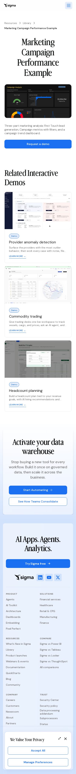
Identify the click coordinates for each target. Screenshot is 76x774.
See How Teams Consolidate (38, 501)
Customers (12, 705)
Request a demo (38, 144)
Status (44, 724)
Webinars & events (17, 661)
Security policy (49, 705)
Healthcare (46, 605)
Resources (10, 23)
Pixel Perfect (13, 628)
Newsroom (12, 711)
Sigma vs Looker (49, 655)
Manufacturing (48, 617)
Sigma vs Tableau (50, 649)
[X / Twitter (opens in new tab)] (58, 577)
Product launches (16, 655)
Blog (8, 679)
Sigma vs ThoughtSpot (54, 661)
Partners (11, 723)
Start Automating (35, 490)
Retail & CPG (47, 611)
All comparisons (49, 667)
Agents (10, 599)
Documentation (15, 667)
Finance (44, 622)
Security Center (49, 700)
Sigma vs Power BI (50, 643)
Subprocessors (49, 718)
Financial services (50, 599)
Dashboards (13, 617)
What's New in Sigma (18, 643)
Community (13, 684)
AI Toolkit (11, 605)
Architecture (13, 611)
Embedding (13, 622)
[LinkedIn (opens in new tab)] (40, 577)
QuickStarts (13, 673)
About (9, 717)
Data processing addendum (50, 712)
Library (27, 23)
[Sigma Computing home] (10, 5)
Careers (10, 700)
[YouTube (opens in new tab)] (49, 577)
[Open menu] (68, 5)
